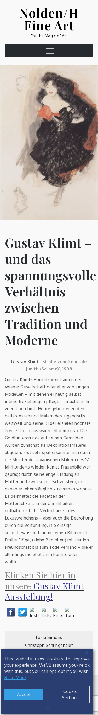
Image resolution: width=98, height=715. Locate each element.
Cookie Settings (70, 694)
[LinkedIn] (46, 612)
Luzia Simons (49, 637)
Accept (24, 694)
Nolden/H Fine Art (49, 19)
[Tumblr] (69, 612)
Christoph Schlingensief (49, 645)
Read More (15, 677)
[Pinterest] (57, 612)
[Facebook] (10, 612)
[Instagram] (34, 612)
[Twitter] (22, 612)
